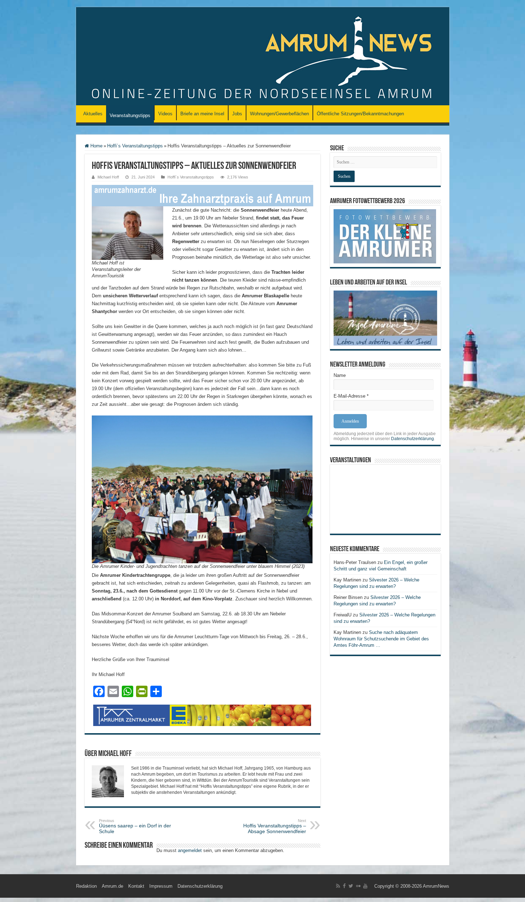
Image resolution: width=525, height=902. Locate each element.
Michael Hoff (108, 177)
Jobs (237, 113)
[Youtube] (365, 886)
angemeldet (190, 850)
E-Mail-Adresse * (351, 396)
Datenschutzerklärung (412, 438)
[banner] (202, 195)
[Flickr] (358, 886)
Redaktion (86, 886)
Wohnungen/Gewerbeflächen (279, 113)
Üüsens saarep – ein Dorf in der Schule (135, 826)
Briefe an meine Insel (202, 113)
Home (95, 145)
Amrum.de (112, 886)
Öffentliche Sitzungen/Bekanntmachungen (360, 113)
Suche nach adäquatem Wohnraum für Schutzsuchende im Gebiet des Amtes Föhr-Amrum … (381, 639)
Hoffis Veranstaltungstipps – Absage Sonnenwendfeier (274, 826)
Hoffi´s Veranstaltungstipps (135, 145)
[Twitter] (351, 886)
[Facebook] (344, 886)
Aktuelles (92, 113)
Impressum (160, 886)
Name (340, 375)
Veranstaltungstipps (130, 115)
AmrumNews (436, 886)
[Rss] (338, 886)
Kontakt (136, 886)
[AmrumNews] (262, 56)
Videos (165, 113)
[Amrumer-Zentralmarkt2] (202, 714)
